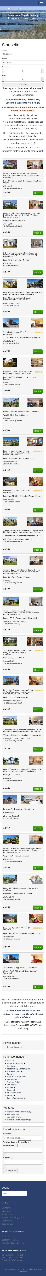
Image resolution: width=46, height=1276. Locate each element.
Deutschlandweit (14, 1047)
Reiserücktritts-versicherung (19, 1112)
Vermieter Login (14, 1117)
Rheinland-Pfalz (14, 1092)
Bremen (10, 1074)
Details (37, 193)
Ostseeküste (33, 99)
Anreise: (4, 50)
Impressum (7, 1220)
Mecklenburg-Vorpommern (19, 1069)
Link (41, 150)
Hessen (10, 1087)
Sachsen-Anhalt (14, 1082)
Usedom (10, 102)
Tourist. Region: (10, 1142)
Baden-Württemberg (16, 1098)
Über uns (6, 1211)
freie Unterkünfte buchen (13, 1243)
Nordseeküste (18, 99)
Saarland (11, 1090)
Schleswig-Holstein (15, 1063)
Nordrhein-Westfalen (16, 1076)
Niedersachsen (14, 1071)
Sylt (8, 99)
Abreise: (4, 58)
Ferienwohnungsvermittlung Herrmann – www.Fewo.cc (23, 16)
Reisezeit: (7, 1133)
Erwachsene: (6, 67)
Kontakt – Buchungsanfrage (19, 1120)
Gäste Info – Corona (10, 1240)
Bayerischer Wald (24, 102)
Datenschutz (7, 1224)
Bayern (10, 1095)
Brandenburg (13, 1079)
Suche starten (23, 84)
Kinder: (4, 75)
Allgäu (37, 102)
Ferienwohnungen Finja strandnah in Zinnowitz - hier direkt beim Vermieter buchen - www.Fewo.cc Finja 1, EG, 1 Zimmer (22, 772)
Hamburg (11, 1066)
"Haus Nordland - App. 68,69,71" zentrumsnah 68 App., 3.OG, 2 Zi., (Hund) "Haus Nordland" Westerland (20, 970)
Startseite (6, 1208)
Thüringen (12, 1084)
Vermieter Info (13, 1114)
